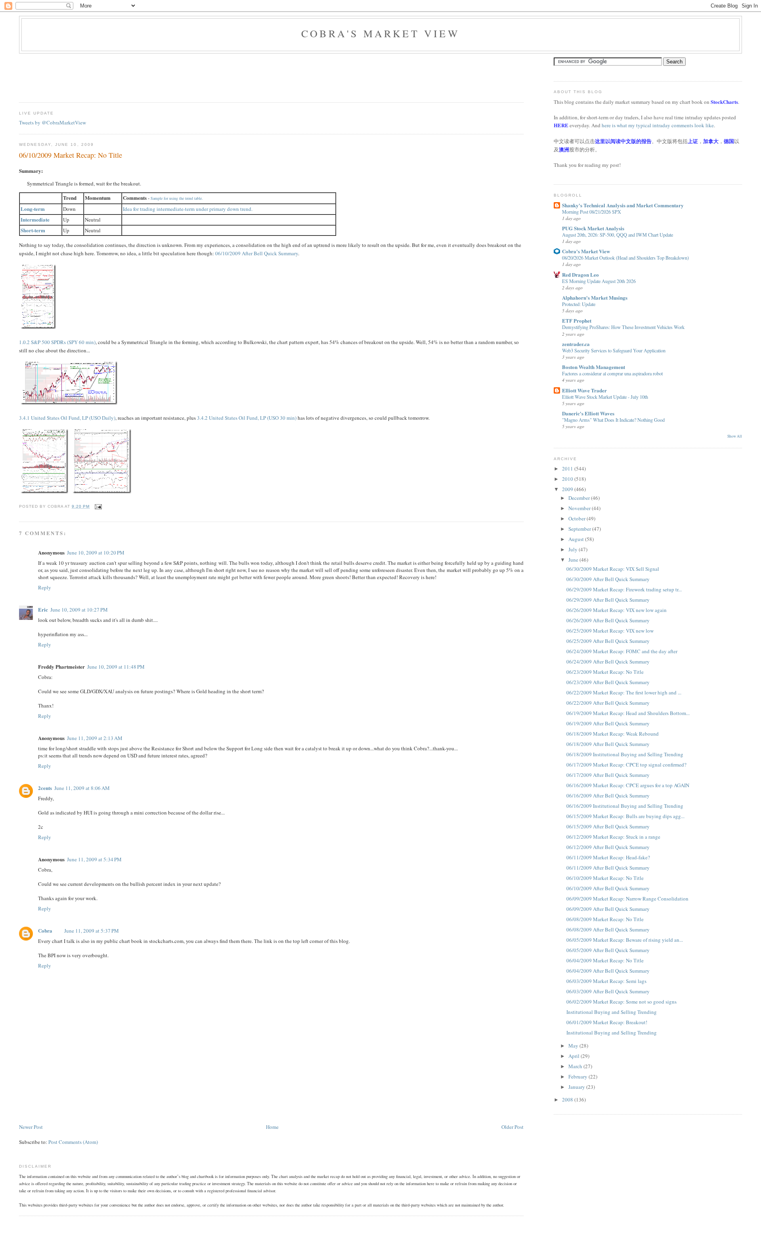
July (573, 549)
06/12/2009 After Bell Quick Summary (608, 847)
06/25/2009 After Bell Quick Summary (608, 640)
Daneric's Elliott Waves (588, 413)
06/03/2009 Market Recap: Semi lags (606, 981)
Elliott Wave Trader (584, 390)
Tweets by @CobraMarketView (52, 122)
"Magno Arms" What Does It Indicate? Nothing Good (613, 420)
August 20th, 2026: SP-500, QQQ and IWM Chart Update (617, 234)
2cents (45, 788)
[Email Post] (97, 506)
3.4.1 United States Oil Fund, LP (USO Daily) (67, 417)
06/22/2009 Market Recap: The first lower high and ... (623, 692)
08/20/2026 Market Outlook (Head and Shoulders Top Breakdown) (625, 257)
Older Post (512, 1126)
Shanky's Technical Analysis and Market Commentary (623, 205)
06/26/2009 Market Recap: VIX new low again (616, 610)
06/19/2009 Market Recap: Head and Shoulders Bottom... (628, 713)
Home (272, 1126)
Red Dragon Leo (580, 274)
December (579, 497)
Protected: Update (578, 304)
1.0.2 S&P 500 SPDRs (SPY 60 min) (57, 342)
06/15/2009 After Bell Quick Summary (608, 826)
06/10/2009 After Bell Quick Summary (608, 888)
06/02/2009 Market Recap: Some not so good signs (621, 1001)
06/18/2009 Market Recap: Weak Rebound (612, 733)
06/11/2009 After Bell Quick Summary (608, 867)
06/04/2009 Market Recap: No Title (605, 960)
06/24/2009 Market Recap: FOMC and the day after (621, 651)
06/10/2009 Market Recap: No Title (70, 155)
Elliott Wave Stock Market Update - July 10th (605, 397)
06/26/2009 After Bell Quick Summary (608, 620)
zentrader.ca (576, 344)
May (573, 1045)
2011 (568, 468)
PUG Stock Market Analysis (593, 228)
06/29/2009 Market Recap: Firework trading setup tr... (624, 589)
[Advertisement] (163, 75)
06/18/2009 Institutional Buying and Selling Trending (624, 754)
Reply (44, 587)
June (573, 559)
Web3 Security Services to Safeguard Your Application (613, 350)
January (577, 1086)
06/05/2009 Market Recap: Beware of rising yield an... (624, 939)
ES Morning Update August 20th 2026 (599, 281)
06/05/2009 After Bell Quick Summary (608, 950)
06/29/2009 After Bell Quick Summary (608, 599)
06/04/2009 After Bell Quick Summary (608, 970)
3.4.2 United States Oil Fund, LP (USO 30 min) (246, 417)
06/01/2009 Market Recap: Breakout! (606, 1022)
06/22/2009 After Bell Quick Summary (608, 702)
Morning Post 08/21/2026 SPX (591, 211)
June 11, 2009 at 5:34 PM (94, 859)
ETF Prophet (576, 320)
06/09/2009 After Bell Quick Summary (608, 908)
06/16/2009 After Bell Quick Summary (608, 795)
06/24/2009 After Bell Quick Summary (608, 661)
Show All (734, 436)
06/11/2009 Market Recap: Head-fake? (608, 857)
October (577, 518)
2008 (568, 1099)
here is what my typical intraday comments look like (658, 125)
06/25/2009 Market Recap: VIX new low (610, 630)
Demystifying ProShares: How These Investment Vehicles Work (623, 327)
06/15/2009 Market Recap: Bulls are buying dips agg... (625, 816)
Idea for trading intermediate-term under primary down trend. (187, 208)
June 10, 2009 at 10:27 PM (79, 609)
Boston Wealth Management (593, 367)
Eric (43, 609)
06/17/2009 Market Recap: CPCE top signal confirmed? (626, 764)
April (574, 1055)
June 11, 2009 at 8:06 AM (82, 788)
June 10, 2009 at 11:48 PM (116, 666)
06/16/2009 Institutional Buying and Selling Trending (624, 805)
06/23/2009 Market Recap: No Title (605, 671)
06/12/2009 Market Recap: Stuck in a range (613, 836)
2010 (568, 478)
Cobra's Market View (380, 33)
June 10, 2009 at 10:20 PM (95, 552)
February (578, 1076)
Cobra (45, 930)
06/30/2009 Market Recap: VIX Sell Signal (612, 568)
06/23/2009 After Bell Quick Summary (608, 682)
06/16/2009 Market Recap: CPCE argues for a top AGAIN (627, 785)
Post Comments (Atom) (73, 1141)
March (575, 1066)
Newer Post (31, 1126)
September (580, 528)
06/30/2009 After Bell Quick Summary (608, 579)
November (580, 508)
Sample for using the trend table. (177, 198)
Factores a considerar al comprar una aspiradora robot (612, 373)
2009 (568, 489)
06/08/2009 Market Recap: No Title (605, 919)
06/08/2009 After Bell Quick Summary (608, 929)
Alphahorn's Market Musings (594, 297)
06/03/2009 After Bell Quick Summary (608, 991)
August (576, 539)
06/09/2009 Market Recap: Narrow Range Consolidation (627, 898)
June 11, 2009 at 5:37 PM (91, 930)
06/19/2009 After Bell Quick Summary (608, 723)
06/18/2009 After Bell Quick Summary (608, 744)
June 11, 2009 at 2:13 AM (94, 738)
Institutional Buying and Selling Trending (611, 1011)
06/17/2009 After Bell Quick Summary (608, 774)
